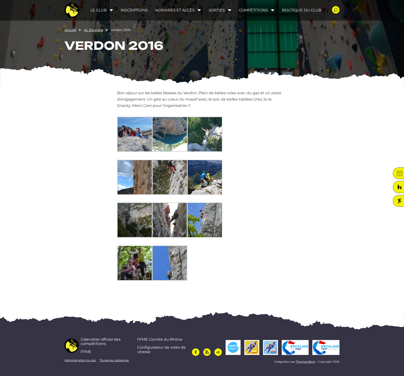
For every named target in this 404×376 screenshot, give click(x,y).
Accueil (70, 30)
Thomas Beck (305, 361)
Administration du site (80, 360)
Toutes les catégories (114, 360)
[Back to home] (72, 10)
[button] (134, 135)
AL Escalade (93, 30)
